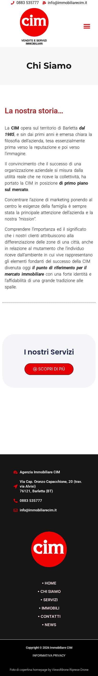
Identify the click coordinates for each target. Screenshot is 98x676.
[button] (87, 26)
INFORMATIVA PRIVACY (49, 655)
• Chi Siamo (49, 591)
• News (49, 624)
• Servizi (49, 599)
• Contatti (49, 616)
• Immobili (49, 608)
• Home (49, 583)
